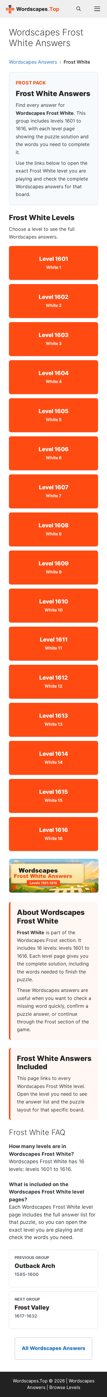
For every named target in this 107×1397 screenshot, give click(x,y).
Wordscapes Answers (33, 62)
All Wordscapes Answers (53, 1348)
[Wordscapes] (32, 9)
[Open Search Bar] (78, 9)
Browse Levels (64, 1387)
